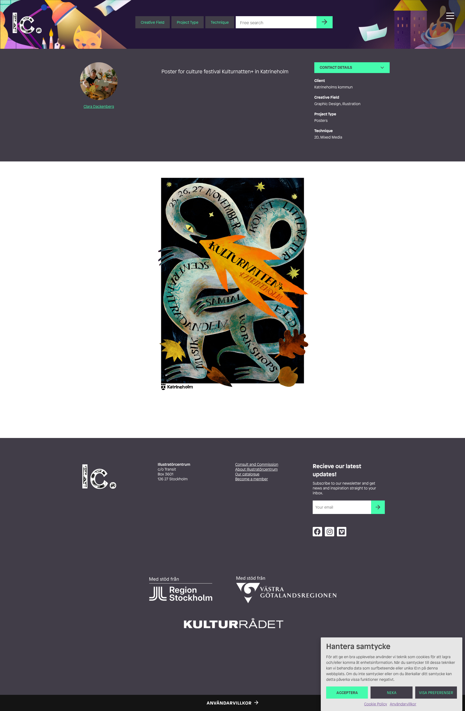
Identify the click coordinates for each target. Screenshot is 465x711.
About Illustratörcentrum (256, 469)
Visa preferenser (436, 692)
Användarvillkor (403, 704)
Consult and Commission (256, 464)
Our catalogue (247, 474)
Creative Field (152, 22)
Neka (391, 692)
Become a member (251, 479)
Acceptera (347, 692)
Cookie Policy (375, 704)
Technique (220, 22)
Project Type (187, 22)
